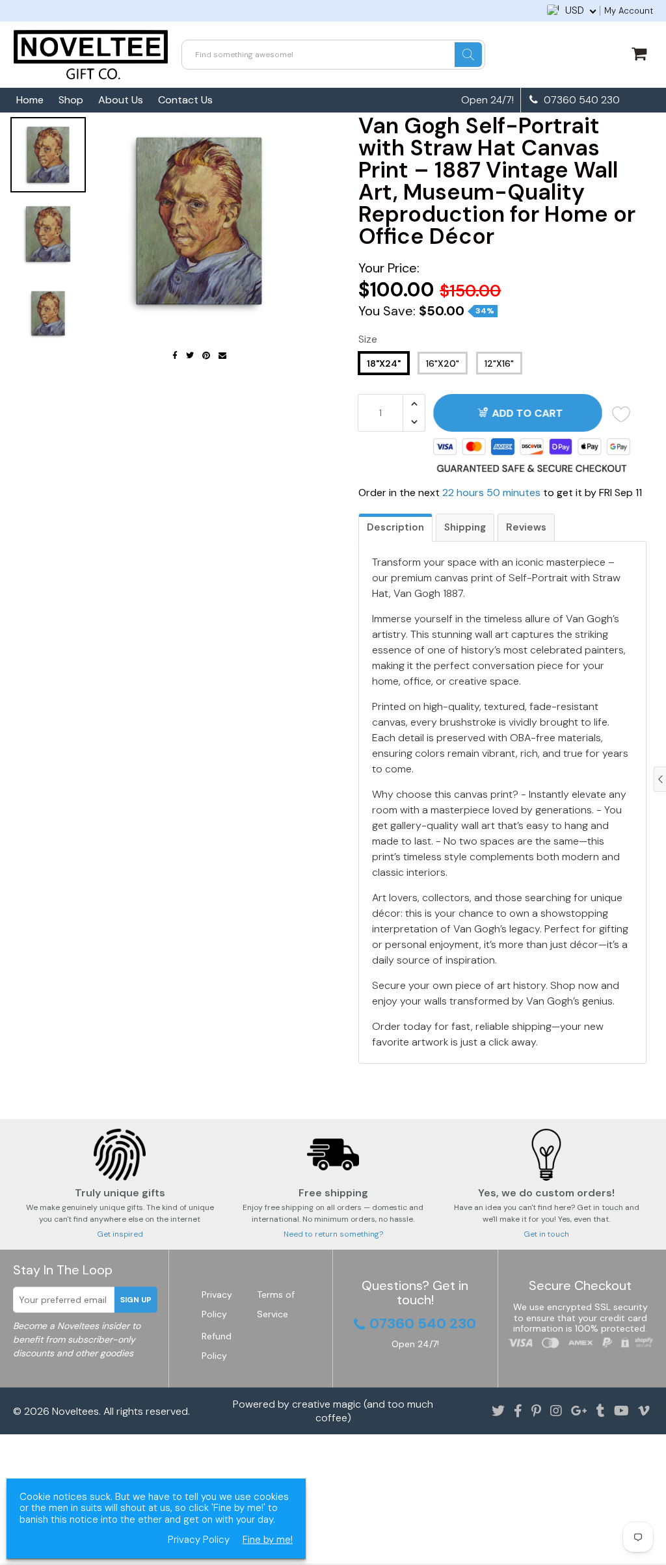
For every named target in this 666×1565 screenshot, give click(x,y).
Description (395, 527)
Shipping (465, 527)
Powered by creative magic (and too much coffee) (333, 1411)
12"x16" (499, 363)
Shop (71, 100)
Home (30, 100)
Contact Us (185, 100)
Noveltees (75, 1411)
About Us (120, 100)
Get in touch (546, 1234)
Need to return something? (333, 1234)
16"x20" (442, 363)
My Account (628, 11)
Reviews (526, 527)
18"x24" (384, 363)
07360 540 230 (580, 100)
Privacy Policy (199, 1539)
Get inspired (120, 1234)
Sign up (136, 1300)
